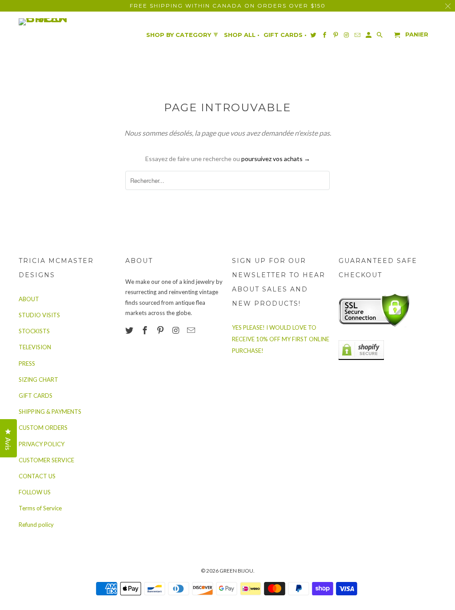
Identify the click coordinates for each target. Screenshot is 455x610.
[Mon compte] (369, 37)
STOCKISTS (34, 331)
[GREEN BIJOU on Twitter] (130, 330)
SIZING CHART (38, 379)
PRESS (27, 363)
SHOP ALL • (241, 35)
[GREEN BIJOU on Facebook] (146, 330)
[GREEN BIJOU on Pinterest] (161, 330)
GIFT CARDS (35, 395)
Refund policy (36, 524)
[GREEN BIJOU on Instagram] (176, 330)
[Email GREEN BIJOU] (192, 330)
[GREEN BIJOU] (61, 21)
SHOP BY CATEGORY (182, 34)
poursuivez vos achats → (275, 158)
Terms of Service (40, 508)
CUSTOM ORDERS (43, 427)
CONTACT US (37, 476)
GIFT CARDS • (285, 35)
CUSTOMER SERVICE (46, 460)
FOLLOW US (35, 492)
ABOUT (29, 299)
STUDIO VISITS (39, 315)
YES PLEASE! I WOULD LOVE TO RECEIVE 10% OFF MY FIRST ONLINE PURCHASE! (280, 339)
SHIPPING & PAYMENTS (50, 411)
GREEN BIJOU (236, 570)
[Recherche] (380, 37)
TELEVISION (35, 347)
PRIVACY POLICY (41, 444)
